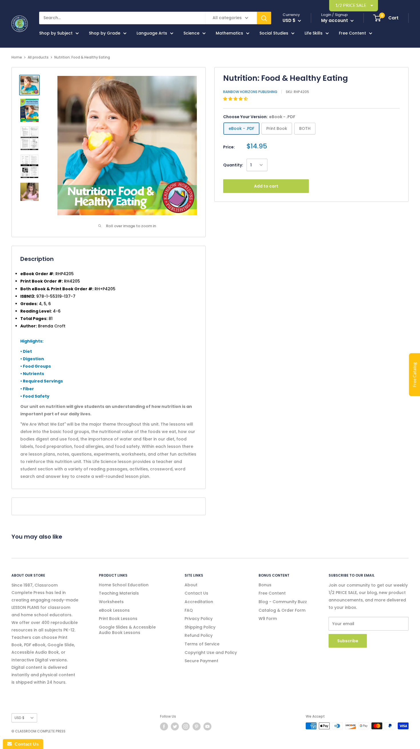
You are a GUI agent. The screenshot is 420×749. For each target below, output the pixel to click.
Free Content (352, 33)
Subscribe (347, 641)
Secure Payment (201, 661)
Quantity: (233, 165)
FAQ (189, 610)
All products (38, 57)
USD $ (19, 718)
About (191, 585)
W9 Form (268, 618)
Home (16, 57)
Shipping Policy (200, 627)
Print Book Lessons (118, 618)
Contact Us (196, 593)
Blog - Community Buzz (283, 602)
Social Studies (273, 33)
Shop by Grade (104, 33)
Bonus (265, 585)
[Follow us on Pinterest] (197, 726)
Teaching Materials (119, 593)
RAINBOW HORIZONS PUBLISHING (250, 91)
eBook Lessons (114, 610)
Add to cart (266, 186)
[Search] (264, 18)
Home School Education (124, 585)
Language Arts (152, 33)
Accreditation (199, 602)
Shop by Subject (56, 33)
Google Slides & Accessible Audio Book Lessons (127, 630)
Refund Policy (199, 635)
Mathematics (229, 33)
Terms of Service (202, 644)
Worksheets (111, 602)
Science (191, 33)
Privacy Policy (199, 618)
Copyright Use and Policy (211, 652)
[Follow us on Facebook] (164, 726)
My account (335, 20)
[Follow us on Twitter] (175, 726)
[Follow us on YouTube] (207, 726)
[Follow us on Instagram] (186, 726)
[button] (236, 99)
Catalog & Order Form (282, 610)
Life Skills (314, 33)
